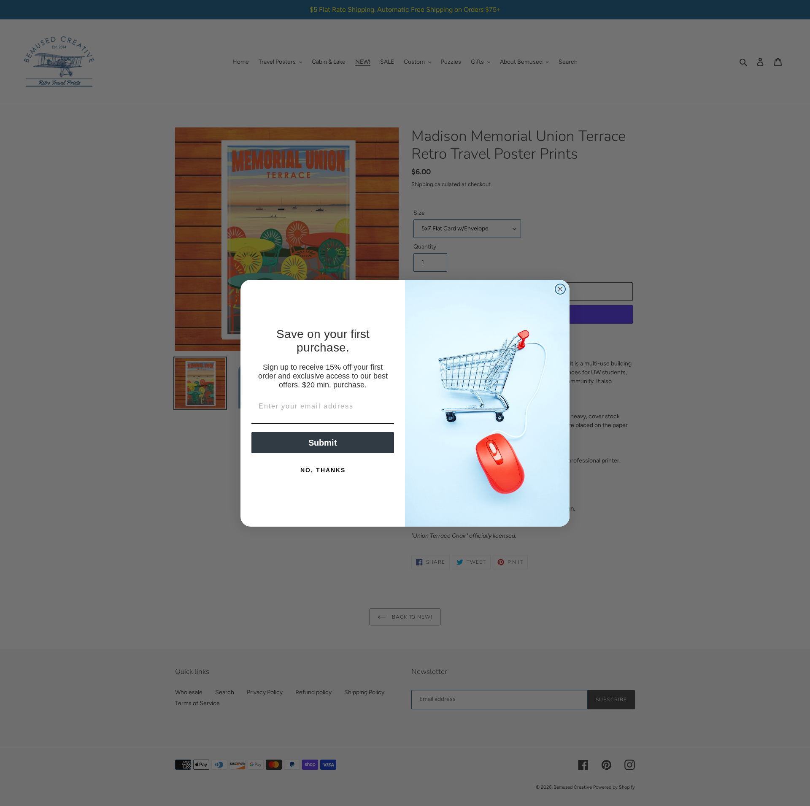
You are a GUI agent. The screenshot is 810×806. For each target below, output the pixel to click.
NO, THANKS (323, 470)
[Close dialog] (560, 289)
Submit (322, 442)
